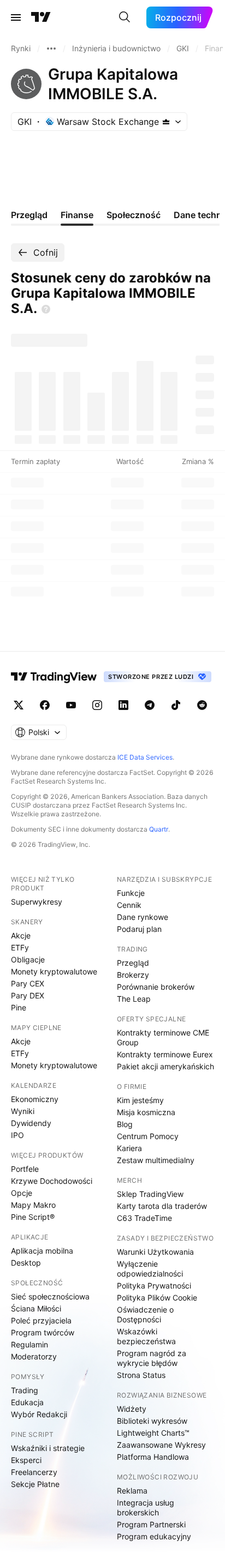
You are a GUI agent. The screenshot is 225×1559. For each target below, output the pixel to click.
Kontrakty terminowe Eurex (165, 1054)
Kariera (129, 1148)
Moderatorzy (34, 1356)
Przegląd (133, 962)
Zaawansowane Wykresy (161, 1444)
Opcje (21, 1192)
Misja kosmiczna (146, 1112)
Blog (125, 1124)
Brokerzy (133, 974)
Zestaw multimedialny (155, 1160)
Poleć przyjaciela (41, 1320)
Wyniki (22, 1111)
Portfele (25, 1168)
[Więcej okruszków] (51, 48)
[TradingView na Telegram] (149, 705)
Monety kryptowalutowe (54, 971)
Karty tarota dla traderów (162, 1206)
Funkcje (131, 893)
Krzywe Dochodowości (51, 1180)
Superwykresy (36, 901)
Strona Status (141, 1375)
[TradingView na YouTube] (71, 705)
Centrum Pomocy (148, 1136)
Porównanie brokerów (155, 986)
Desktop (26, 1262)
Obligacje (28, 959)
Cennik (129, 905)
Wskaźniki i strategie (48, 1448)
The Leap (134, 998)
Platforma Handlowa (153, 1456)
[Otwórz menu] (16, 17)
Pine (18, 1007)
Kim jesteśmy (140, 1100)
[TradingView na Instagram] (97, 705)
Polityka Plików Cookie (157, 1297)
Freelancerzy (34, 1472)
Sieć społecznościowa (50, 1296)
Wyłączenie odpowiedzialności (150, 1268)
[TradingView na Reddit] (202, 705)
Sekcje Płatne (35, 1484)
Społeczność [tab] (133, 214)
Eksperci (26, 1460)
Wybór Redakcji (39, 1414)
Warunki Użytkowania (155, 1251)
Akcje (21, 935)
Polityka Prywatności (154, 1285)
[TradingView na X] (18, 705)
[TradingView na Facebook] (44, 705)
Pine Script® (33, 1216)
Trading (24, 1390)
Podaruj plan (139, 929)
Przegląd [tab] (29, 214)
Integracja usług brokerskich (145, 1507)
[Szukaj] (124, 17)
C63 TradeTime (144, 1218)
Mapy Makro (33, 1204)
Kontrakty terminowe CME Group (163, 1037)
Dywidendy (31, 1123)
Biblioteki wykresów (152, 1420)
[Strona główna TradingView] (41, 17)
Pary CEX (27, 983)
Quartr (158, 829)
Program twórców (42, 1332)
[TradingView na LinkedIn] (123, 705)
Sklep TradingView (150, 1194)
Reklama (132, 1490)
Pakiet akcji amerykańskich (165, 1066)
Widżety (131, 1408)
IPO (17, 1135)
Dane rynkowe (142, 917)
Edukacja (27, 1402)
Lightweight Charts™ (153, 1432)
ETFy (20, 947)
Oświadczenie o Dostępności (145, 1314)
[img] (166, 122)
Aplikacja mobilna (42, 1250)
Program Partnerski (151, 1524)
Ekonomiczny (34, 1099)
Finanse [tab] (77, 214)
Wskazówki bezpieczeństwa (146, 1336)
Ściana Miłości (36, 1308)
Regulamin (29, 1344)
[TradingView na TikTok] (175, 705)
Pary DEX (27, 995)
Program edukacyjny (154, 1536)
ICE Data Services (145, 757)
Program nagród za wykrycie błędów (151, 1358)
